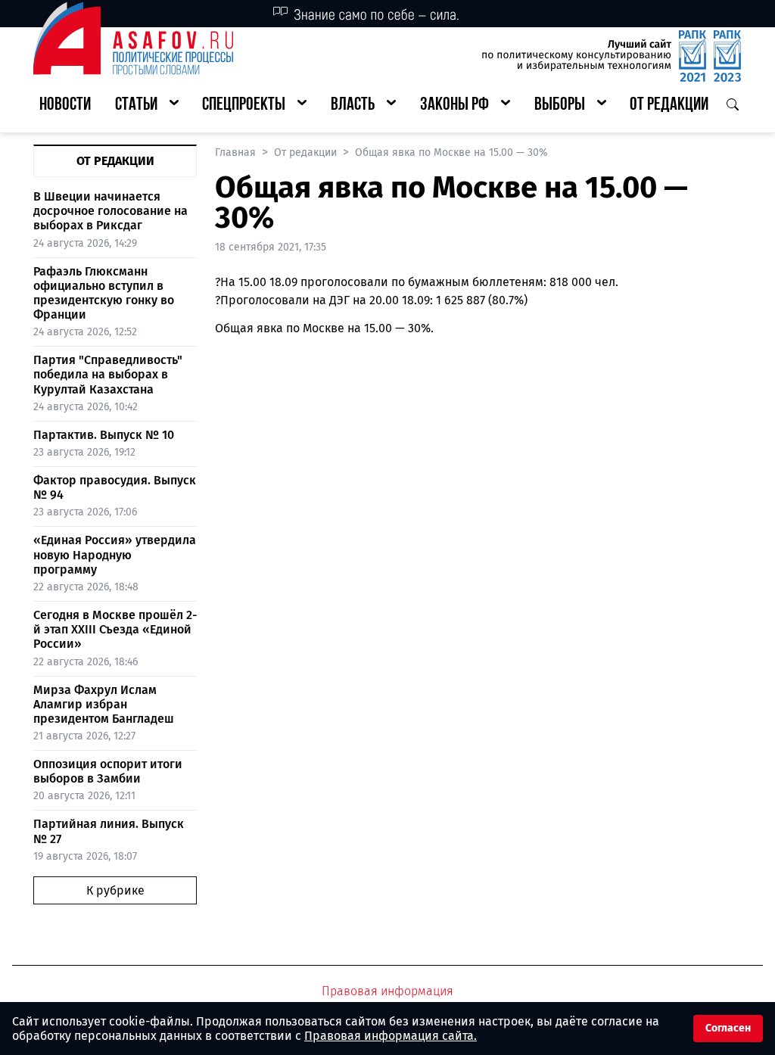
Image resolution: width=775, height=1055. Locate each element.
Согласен (728, 1028)
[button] (147, 106)
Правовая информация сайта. (390, 1036)
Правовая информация (387, 991)
